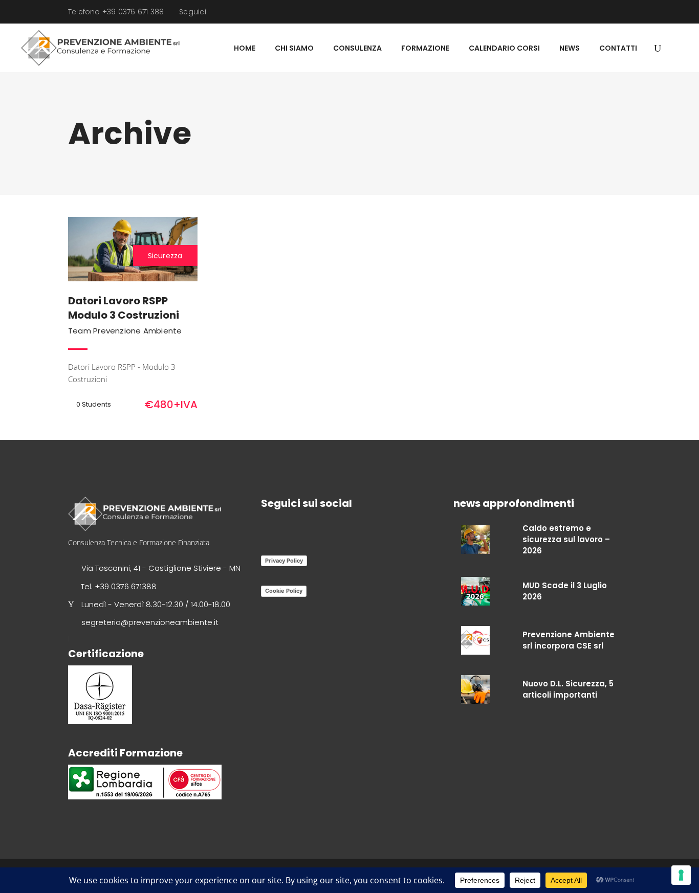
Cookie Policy (283, 590)
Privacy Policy (284, 560)
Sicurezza (165, 256)
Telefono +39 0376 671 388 (116, 12)
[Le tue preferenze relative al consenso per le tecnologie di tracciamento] (681, 875)
